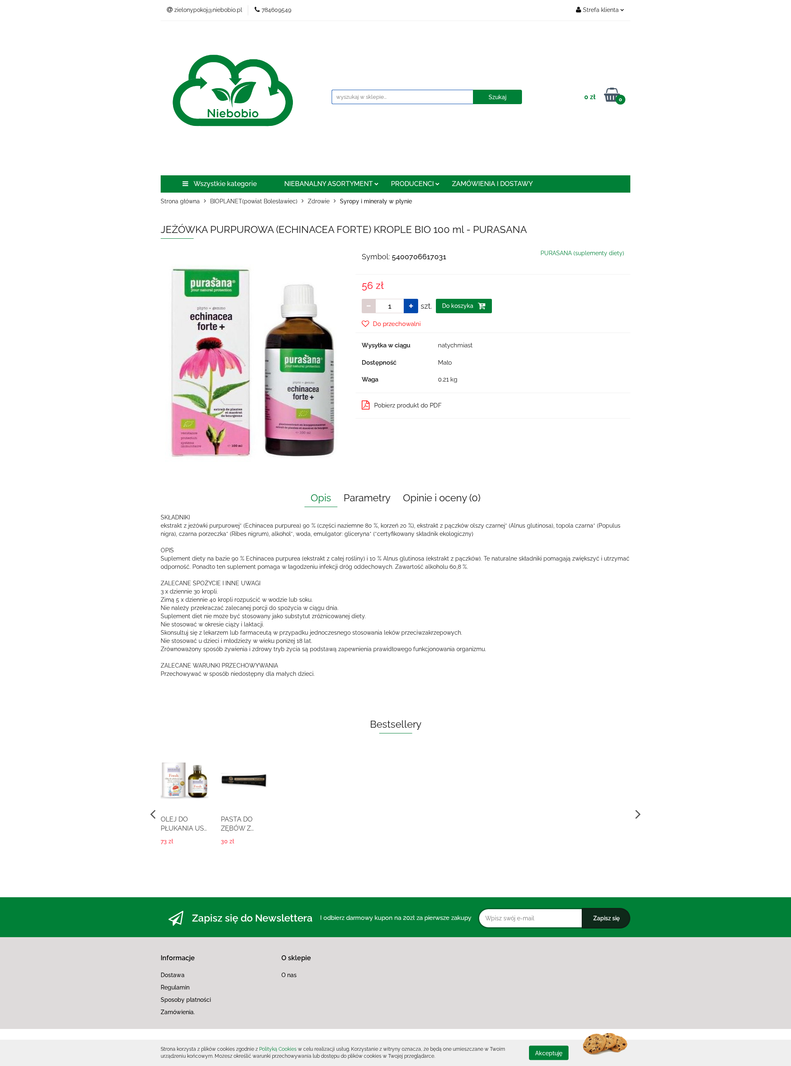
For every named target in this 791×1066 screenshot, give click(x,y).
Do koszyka (458, 306)
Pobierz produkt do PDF (408, 405)
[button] (178, 958)
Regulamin (175, 987)
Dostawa (173, 975)
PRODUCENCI (413, 184)
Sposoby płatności (186, 999)
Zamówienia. (178, 1012)
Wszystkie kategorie (224, 184)
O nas (289, 975)
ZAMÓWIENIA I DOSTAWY (492, 184)
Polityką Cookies (278, 1049)
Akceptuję (548, 1053)
